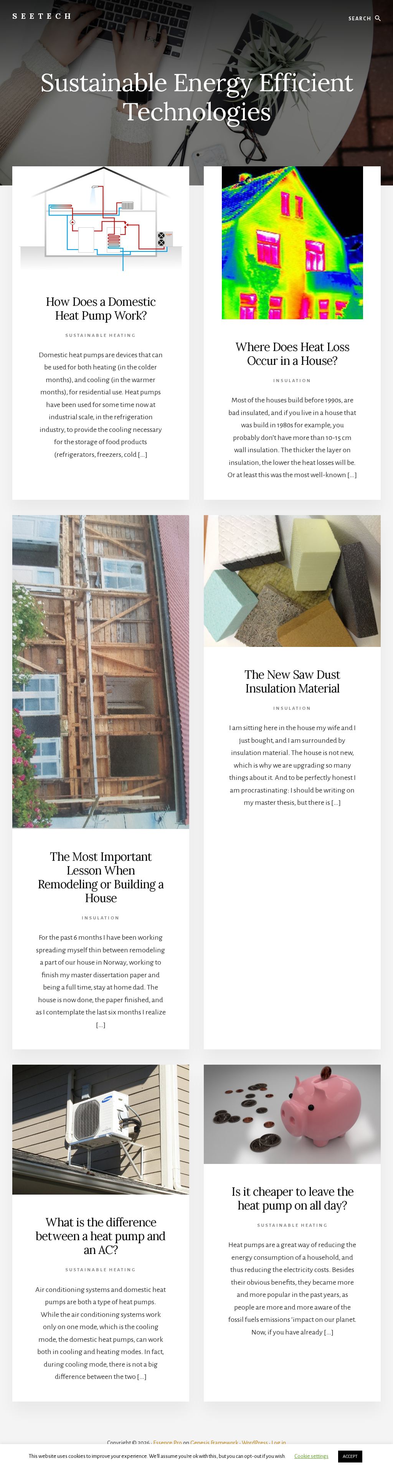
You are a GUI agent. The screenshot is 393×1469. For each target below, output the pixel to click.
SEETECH (43, 16)
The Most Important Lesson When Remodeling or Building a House (100, 877)
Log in (278, 1443)
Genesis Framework (214, 1443)
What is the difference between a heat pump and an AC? (100, 1236)
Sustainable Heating (100, 335)
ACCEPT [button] (350, 1456)
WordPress (255, 1443)
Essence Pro (167, 1443)
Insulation (292, 380)
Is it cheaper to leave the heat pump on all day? (292, 1198)
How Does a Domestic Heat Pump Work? (100, 308)
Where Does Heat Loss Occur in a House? (292, 354)
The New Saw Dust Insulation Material (292, 681)
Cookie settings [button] (311, 1456)
